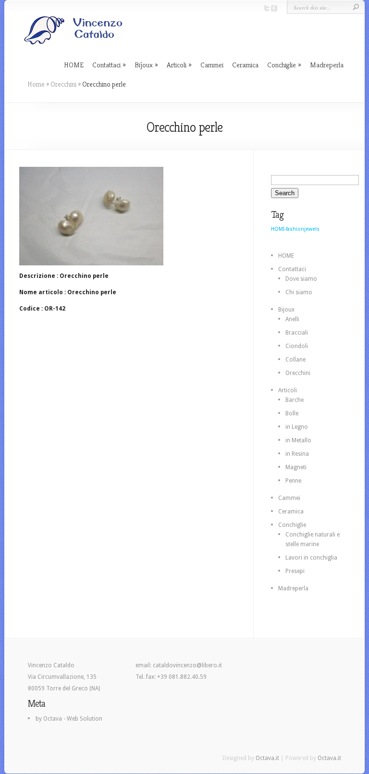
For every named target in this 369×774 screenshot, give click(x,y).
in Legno (296, 427)
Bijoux (144, 64)
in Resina (297, 453)
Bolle (291, 413)
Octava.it (267, 758)
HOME (74, 64)
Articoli (176, 64)
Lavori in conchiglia (311, 557)
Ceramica (245, 64)
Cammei (211, 64)
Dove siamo (301, 278)
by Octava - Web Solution (69, 718)
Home (36, 84)
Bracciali (296, 332)
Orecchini (63, 84)
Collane (295, 359)
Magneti (296, 467)
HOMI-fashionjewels (295, 229)
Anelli (292, 319)
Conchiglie (281, 64)
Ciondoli (296, 346)
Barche (294, 400)
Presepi (295, 571)
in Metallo (298, 440)
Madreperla (327, 64)
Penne (293, 480)
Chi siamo (298, 292)
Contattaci (106, 64)
